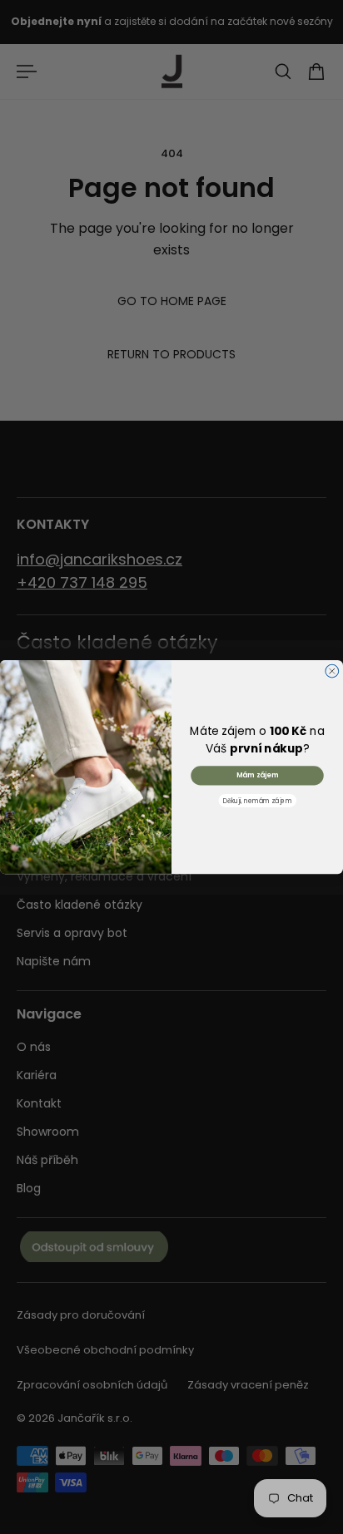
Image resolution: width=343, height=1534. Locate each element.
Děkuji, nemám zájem (257, 800)
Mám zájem (257, 775)
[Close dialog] (332, 671)
